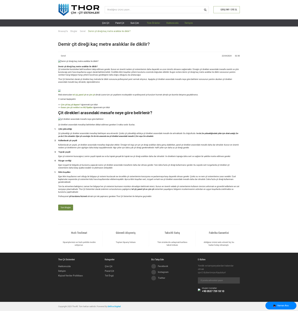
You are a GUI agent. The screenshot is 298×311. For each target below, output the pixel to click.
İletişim (189, 23)
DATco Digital (114, 306)
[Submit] (236, 280)
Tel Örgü (109, 275)
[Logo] (78, 9)
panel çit (82, 95)
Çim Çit (108, 266)
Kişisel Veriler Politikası (70, 275)
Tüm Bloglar (66, 207)
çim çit (92, 95)
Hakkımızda (172, 23)
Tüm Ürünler (153, 23)
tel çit (75, 95)
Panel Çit (109, 271)
